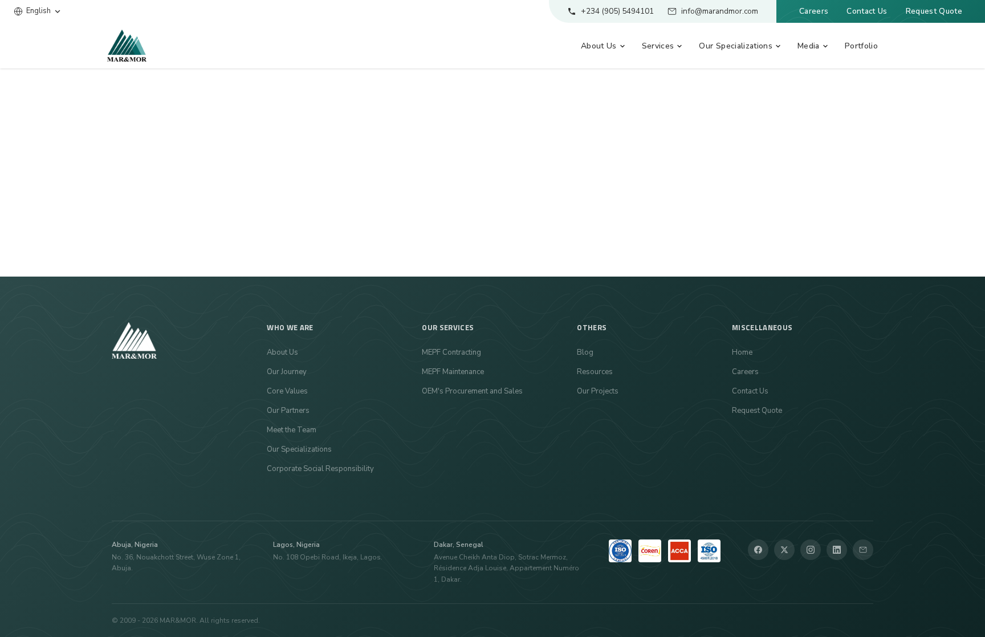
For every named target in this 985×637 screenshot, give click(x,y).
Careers (813, 11)
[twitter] (784, 549)
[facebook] (758, 549)
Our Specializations (299, 449)
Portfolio (861, 45)
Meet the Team (291, 430)
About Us (282, 352)
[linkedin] (837, 549)
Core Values (287, 391)
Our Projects (597, 391)
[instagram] (810, 549)
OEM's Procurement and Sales (472, 391)
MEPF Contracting (451, 352)
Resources (595, 372)
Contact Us (866, 11)
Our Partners (288, 410)
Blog (585, 352)
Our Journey (287, 372)
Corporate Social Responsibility (320, 469)
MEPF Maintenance (453, 372)
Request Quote (934, 11)
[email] (863, 549)
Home (742, 352)
